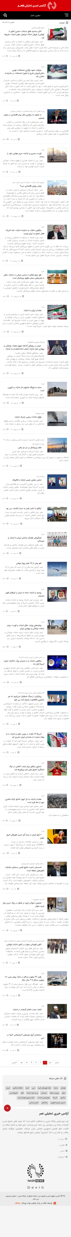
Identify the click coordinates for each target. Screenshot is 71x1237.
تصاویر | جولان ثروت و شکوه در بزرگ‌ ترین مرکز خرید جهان (23, 904)
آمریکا (55, 1097)
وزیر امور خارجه (32, 1093)
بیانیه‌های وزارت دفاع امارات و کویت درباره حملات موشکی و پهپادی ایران (25, 627)
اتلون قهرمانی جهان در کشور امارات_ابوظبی (24, 944)
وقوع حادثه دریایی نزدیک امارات (28, 417)
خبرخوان (61, 1157)
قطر (22, 1093)
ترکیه (56, 1088)
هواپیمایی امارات (44, 1097)
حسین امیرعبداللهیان (58, 1102)
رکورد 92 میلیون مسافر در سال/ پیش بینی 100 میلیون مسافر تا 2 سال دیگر (24, 978)
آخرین (14, 1062)
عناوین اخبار (35, 15)
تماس (62, 1151)
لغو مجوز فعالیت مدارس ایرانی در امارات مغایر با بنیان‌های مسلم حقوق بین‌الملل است (24, 276)
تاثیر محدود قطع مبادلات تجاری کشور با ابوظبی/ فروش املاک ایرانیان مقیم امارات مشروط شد (24, 34)
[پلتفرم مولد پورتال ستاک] (54, 1203)
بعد (21, 1062)
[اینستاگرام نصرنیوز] (42, 1188)
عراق (63, 1093)
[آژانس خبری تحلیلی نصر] (37, 5)
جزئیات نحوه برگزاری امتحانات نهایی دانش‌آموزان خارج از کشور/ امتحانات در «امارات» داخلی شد (24, 73)
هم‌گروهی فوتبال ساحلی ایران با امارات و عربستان (26, 539)
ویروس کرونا (54, 1093)
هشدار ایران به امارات (32, 310)
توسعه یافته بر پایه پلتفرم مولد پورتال (36, 1203)
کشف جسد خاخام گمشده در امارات (27, 1009)
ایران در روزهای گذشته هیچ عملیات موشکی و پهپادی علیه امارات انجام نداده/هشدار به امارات (24, 347)
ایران (8, 1088)
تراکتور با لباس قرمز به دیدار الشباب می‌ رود (24, 508)
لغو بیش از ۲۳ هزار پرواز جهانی (29, 563)
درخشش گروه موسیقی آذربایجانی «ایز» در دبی (25, 1036)
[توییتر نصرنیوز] (36, 1188)
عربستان (44, 1093)
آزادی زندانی (34, 1102)
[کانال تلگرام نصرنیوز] (32, 1188)
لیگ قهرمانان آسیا (44, 1088)
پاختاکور (44, 1102)
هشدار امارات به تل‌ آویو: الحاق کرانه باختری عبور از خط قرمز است (24, 801)
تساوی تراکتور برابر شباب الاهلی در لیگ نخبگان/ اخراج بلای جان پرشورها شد (26, 768)
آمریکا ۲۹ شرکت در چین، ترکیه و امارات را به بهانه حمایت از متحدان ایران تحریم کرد (25, 735)
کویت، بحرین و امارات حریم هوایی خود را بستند (25, 155)
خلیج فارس (14, 1093)
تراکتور (62, 1097)
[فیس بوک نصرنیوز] (39, 1188)
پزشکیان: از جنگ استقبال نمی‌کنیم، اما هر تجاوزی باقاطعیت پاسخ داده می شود (26, 698)
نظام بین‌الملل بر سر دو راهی (30, 447)
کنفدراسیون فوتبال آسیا (26, 1097)
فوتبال (63, 1088)
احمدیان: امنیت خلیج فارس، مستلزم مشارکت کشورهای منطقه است (24, 869)
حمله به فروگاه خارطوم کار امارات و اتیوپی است (26, 389)
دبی (33, 1088)
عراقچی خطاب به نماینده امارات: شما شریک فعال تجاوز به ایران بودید (25, 232)
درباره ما (61, 1139)
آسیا (27, 1088)
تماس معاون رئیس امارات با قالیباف (27, 480)
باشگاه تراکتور (18, 1088)
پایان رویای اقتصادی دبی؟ (31, 186)
